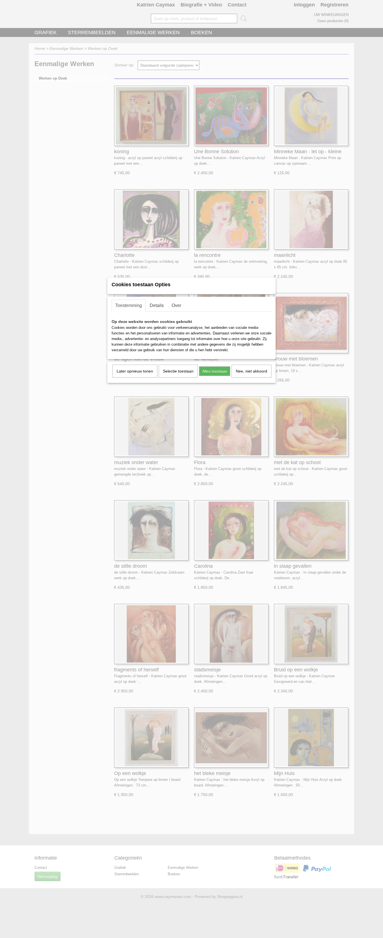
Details (157, 305)
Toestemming (128, 305)
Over (176, 305)
